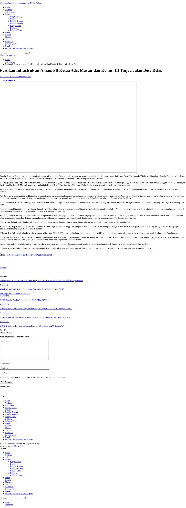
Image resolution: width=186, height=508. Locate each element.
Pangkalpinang (16, 16)
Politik (7, 32)
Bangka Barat (15, 26)
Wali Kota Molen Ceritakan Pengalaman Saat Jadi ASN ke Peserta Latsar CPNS (32, 289)
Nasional (8, 10)
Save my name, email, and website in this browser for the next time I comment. (34, 378)
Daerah (8, 14)
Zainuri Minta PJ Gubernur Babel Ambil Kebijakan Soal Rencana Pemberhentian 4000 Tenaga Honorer (41, 281)
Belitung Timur (16, 30)
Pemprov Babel (25, 76)
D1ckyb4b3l (19, 446)
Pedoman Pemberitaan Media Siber (19, 48)
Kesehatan (9, 41)
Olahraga (8, 39)
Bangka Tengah (16, 21)
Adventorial (10, 12)
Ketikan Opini (10, 44)
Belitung (13, 28)
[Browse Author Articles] (5, 265)
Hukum (8, 35)
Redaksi (8, 46)
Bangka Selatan (16, 23)
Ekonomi (8, 37)
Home (7, 7)
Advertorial (14, 76)
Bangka (13, 19)
